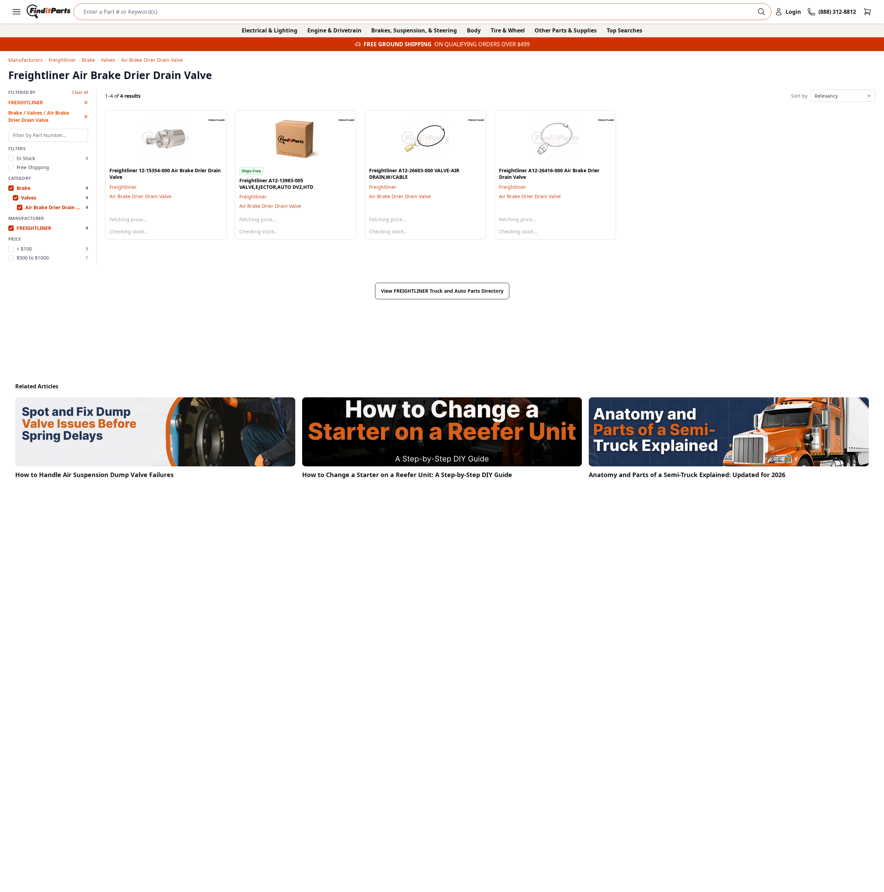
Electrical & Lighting (269, 30)
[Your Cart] (867, 11)
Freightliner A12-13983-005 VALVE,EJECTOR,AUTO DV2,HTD (276, 183)
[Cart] (867, 11)
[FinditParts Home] (49, 11)
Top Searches (624, 30)
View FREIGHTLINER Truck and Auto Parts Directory (442, 291)
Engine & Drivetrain (334, 30)
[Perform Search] (761, 12)
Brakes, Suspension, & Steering (414, 30)
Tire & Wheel (508, 30)
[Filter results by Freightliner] (211, 120)
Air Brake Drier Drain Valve (140, 196)
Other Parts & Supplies (566, 30)
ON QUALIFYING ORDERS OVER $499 (482, 44)
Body (474, 30)
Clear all (80, 92)
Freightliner (123, 187)
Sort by (799, 96)
